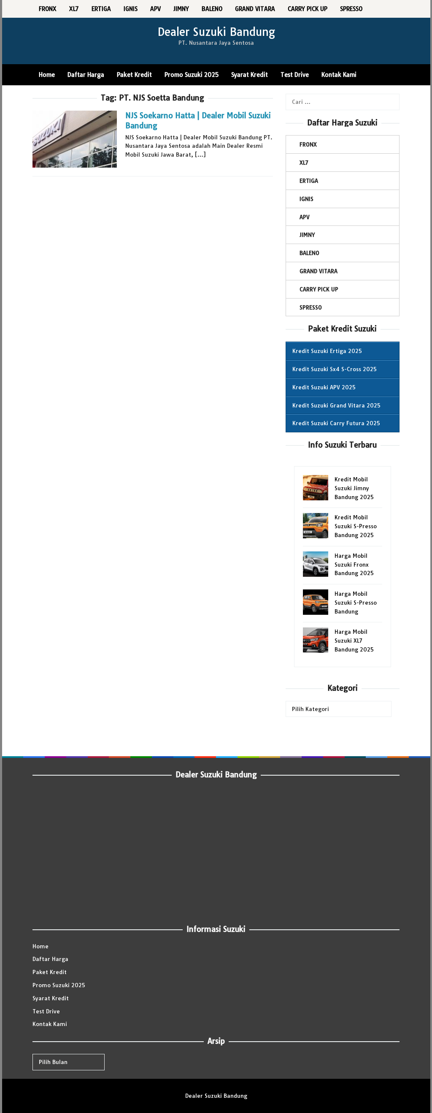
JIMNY (307, 234)
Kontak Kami (49, 1024)
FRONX (308, 144)
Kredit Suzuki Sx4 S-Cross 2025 (334, 369)
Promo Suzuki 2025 (58, 985)
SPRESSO (311, 307)
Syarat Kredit (50, 998)
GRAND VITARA (319, 271)
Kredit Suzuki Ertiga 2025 (327, 350)
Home (40, 946)
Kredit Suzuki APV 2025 (324, 387)
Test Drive (46, 1011)
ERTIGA (309, 180)
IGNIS (306, 198)
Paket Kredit (49, 972)
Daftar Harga (50, 959)
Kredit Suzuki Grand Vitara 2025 (336, 405)
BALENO (309, 253)
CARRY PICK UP (319, 289)
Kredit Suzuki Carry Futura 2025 (336, 423)
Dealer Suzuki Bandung (216, 32)
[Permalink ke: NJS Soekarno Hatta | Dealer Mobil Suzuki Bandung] (74, 138)
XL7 (304, 162)
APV (305, 217)
